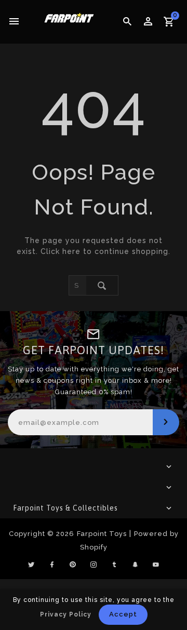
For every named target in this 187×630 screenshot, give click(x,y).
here (71, 251)
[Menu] (14, 22)
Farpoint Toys (102, 534)
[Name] (166, 422)
